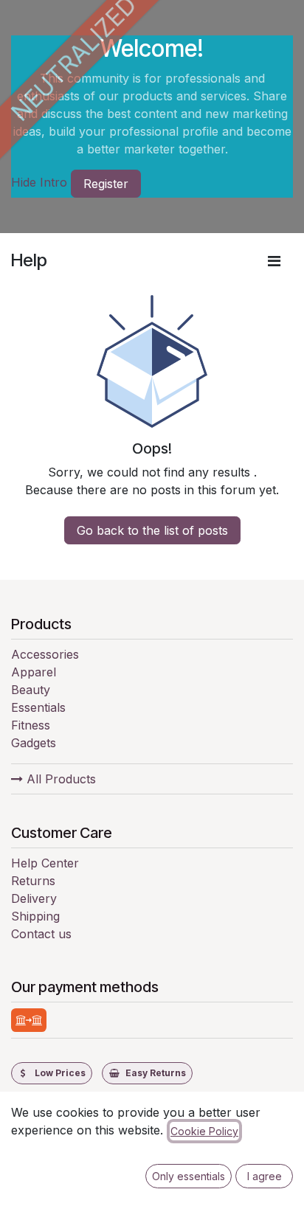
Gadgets (33, 742)
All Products (59, 779)
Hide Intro (39, 182)
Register (105, 183)
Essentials (38, 707)
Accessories (45, 654)
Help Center (45, 863)
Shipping (35, 916)
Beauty (30, 689)
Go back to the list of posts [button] (152, 530)
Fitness (30, 725)
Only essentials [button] (188, 1176)
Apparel (33, 672)
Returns (33, 880)
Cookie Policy (204, 1131)
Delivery (34, 898)
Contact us (41, 933)
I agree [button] (264, 1176)
